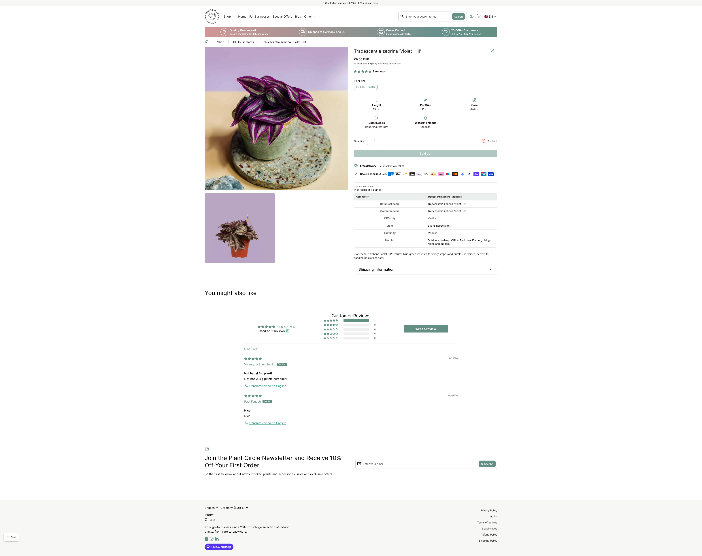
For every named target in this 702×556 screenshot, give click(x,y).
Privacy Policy (488, 510)
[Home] (212, 16)
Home (242, 16)
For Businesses (260, 17)
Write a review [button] (425, 329)
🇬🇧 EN (490, 16)
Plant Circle (210, 517)
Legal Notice (489, 528)
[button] (490, 16)
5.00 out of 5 (286, 327)
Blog (298, 16)
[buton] (212, 508)
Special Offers (282, 16)
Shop (220, 42)
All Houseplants (243, 42)
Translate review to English (267, 386)
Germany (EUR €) (234, 508)
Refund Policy (489, 534)
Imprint (493, 516)
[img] (253, 359)
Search (458, 16)
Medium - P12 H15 (365, 86)
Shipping (372, 63)
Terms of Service (487, 522)
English (212, 508)
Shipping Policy (488, 540)
